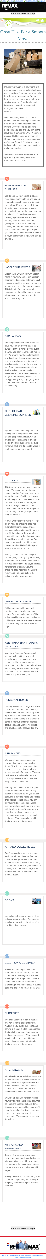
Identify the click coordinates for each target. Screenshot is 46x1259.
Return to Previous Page (23, 13)
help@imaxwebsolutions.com (23, 1257)
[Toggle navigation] (40, 6)
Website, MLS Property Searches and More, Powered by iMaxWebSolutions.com (22, 1255)
